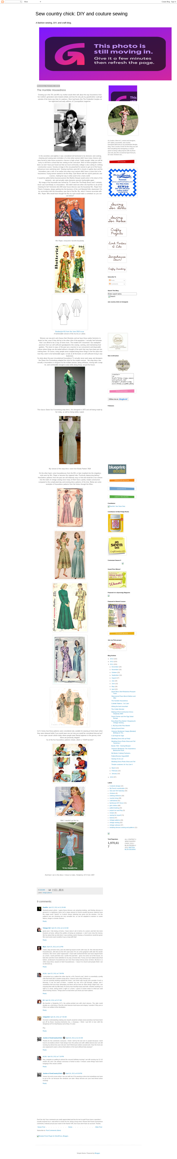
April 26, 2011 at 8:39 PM (74, 1073)
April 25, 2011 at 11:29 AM (57, 907)
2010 (112, 777)
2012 (112, 661)
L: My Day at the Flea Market (120, 725)
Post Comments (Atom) (53, 1130)
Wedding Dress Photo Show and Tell (123, 761)
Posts (113, 280)
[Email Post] (49, 889)
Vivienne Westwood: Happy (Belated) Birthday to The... (123, 732)
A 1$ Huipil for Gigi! (117, 736)
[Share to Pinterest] (62, 890)
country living (114, 798)
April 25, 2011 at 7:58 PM (56, 973)
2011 (112, 664)
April (113, 689)
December (115, 667)
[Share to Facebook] (60, 890)
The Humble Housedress (119, 701)
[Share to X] (58, 890)
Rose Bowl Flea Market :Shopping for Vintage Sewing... (123, 722)
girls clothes (113, 805)
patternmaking (114, 808)
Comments (114, 284)
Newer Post (41, 1127)
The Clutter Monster (117, 709)
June (113, 683)
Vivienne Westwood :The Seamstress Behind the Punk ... (123, 749)
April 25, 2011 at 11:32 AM (59, 928)
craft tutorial (113, 800)
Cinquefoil (46, 1017)
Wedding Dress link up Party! (120, 738)
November (115, 669)
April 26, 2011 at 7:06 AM (58, 1017)
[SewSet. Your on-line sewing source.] (116, 506)
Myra (44, 947)
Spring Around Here (117, 728)
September (115, 675)
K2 (44, 1000)
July (113, 681)
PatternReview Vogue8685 (120, 756)
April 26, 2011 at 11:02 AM (74, 1038)
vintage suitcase (115, 825)
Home (70, 1127)
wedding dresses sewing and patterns (122, 827)
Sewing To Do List (117, 759)
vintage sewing (114, 822)
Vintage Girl (47, 928)
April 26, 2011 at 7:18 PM (56, 1056)
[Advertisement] (123, 445)
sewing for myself (115, 815)
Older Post (98, 1127)
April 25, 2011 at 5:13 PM (55, 947)
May (113, 686)
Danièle (45, 907)
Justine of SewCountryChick (52, 1038)
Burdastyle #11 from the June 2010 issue (69, 331)
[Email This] (53, 890)
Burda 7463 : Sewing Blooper (121, 746)
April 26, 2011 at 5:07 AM (53, 1000)
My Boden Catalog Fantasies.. (121, 753)
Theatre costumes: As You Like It (121, 764)
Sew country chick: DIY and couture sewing (82, 13)
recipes (112, 813)
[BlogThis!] (55, 890)
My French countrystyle (117, 788)
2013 (112, 659)
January (114, 773)
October (114, 672)
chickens (112, 793)
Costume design (115, 786)
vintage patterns (47, 892)
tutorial (112, 818)
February (115, 771)
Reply (45, 921)
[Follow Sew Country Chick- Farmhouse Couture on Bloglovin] (118, 400)
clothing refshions (115, 796)
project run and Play (116, 810)
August (114, 678)
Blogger (97, 1153)
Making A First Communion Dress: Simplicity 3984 (122, 712)
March (114, 768)
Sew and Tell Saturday (117, 791)
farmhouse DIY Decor (117, 803)
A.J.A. (45, 973)
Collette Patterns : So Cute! (120, 703)
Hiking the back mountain (119, 706)
